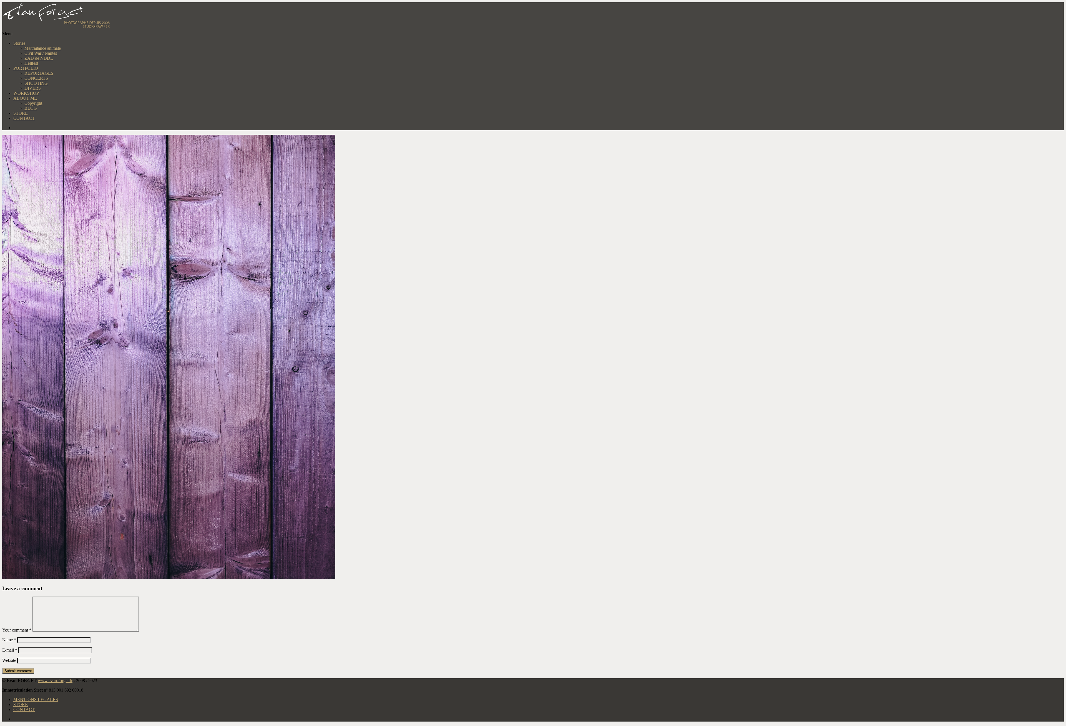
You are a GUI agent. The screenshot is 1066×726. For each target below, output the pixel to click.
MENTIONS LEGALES (35, 699)
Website (9, 660)
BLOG (30, 108)
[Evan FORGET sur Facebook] (538, 127)
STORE (20, 113)
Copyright (33, 103)
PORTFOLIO (25, 68)
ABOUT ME (25, 98)
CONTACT (24, 118)
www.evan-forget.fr (55, 680)
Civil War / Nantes (40, 53)
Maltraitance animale (42, 48)
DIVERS (32, 88)
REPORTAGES (38, 73)
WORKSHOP (26, 93)
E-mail (9, 650)
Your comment (16, 630)
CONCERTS (36, 78)
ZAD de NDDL (38, 58)
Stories (19, 43)
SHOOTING (36, 83)
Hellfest (31, 63)
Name (9, 639)
